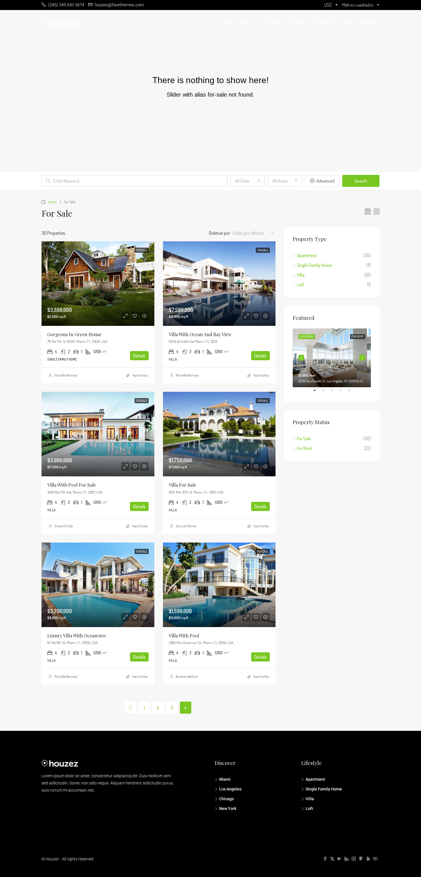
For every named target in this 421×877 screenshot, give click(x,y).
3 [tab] (335, 393)
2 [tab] (326, 393)
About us (249, 22)
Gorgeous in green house (74, 334)
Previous (301, 358)
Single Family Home (314, 265)
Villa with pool (184, 636)
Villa (300, 275)
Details (139, 356)
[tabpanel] (332, 357)
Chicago (226, 798)
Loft (300, 284)
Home (227, 22)
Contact (368, 22)
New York (227, 808)
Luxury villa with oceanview (76, 636)
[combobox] (248, 181)
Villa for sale (182, 485)
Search (361, 181)
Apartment (307, 255)
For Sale (298, 22)
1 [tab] (317, 393)
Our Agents (324, 22)
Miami (225, 779)
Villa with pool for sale (71, 485)
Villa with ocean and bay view (200, 334)
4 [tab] (343, 393)
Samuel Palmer (186, 526)
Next (362, 358)
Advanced (325, 181)
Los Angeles (230, 789)
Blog (347, 22)
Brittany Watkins (187, 676)
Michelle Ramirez (65, 375)
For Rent (274, 22)
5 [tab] (352, 393)
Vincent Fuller (63, 526)
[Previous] (130, 707)
